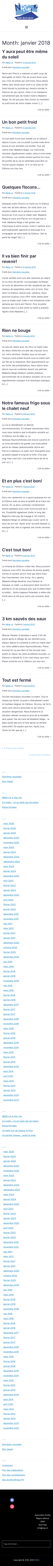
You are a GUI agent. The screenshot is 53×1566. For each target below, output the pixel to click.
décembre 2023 (11, 876)
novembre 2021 (11, 919)
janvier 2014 (9, 1090)
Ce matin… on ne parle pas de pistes (20, 802)
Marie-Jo (9, 62)
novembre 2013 (11, 1100)
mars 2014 (8, 1081)
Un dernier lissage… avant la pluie (19, 1135)
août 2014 (8, 1071)
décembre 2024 (11, 856)
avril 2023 (8, 880)
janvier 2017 (9, 1014)
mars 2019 (8, 966)
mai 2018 (7, 985)
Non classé (7, 781)
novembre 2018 (11, 980)
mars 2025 (8, 847)
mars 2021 (8, 928)
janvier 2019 (9, 976)
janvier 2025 (9, 852)
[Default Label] (12, 1506)
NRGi (37, 1560)
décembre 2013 (11, 1095)
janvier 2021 (9, 938)
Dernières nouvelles (21, 67)
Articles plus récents (39, 755)
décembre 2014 (11, 1066)
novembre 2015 (11, 1047)
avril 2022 (8, 899)
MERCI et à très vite (12, 797)
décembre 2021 (11, 914)
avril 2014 (8, 1076)
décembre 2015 (11, 1042)
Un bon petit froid (19, 122)
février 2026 (9, 828)
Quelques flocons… (21, 187)
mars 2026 (8, 823)
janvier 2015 (9, 1062)
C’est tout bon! (16, 549)
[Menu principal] (26, 27)
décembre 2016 (11, 1019)
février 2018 (9, 995)
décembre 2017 (11, 1004)
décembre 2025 (11, 837)
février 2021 (9, 933)
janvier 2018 (9, 999)
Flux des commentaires (13, 1475)
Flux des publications (12, 1470)
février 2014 (9, 1085)
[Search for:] (26, 1544)
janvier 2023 (9, 890)
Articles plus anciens (14, 748)
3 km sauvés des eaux (24, 618)
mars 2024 (8, 866)
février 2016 (9, 1033)
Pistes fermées (9, 807)
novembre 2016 (11, 1023)
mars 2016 (8, 1028)
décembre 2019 (11, 957)
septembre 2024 (11, 861)
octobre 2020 (10, 947)
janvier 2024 (9, 871)
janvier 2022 (9, 909)
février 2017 (9, 1009)
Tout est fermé (16, 680)
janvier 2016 (9, 1038)
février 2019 (9, 971)
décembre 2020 (11, 942)
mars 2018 (8, 990)
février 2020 (9, 952)
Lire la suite (43, 109)
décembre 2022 (11, 895)
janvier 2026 (9, 833)
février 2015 (9, 1057)
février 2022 (9, 904)
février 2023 (9, 885)
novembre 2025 (11, 842)
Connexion (7, 1465)
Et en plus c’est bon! (22, 480)
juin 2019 (7, 961)
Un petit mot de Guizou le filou (17, 1130)
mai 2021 (7, 923)
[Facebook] (12, 1500)
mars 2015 (8, 1052)
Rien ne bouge (16, 330)
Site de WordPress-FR (13, 1479)
